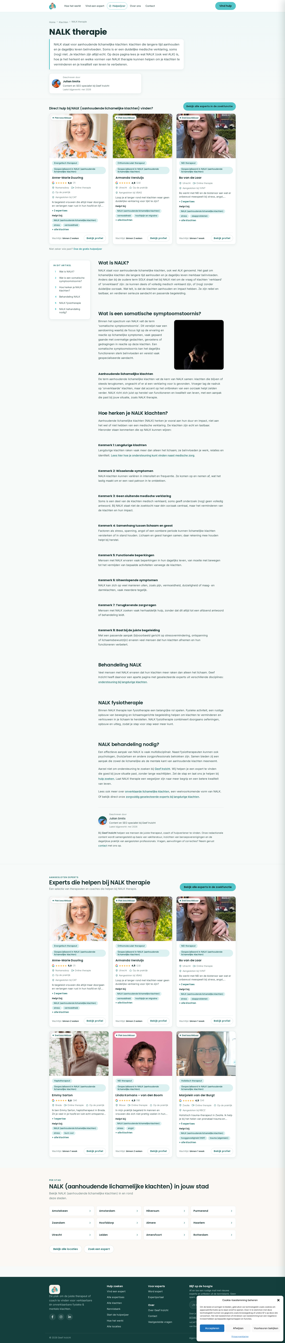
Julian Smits (71, 81)
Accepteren (212, 1328)
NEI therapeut (188, 163)
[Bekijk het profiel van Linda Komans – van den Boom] (142, 1094)
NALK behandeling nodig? (69, 311)
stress (57, 225)
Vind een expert (94, 5)
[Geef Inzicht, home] (52, 5)
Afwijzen (238, 1328)
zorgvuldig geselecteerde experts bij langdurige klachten (162, 796)
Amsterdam (107, 1211)
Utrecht (57, 1235)
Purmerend (200, 1211)
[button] (278, 1300)
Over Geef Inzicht (158, 1310)
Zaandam (58, 1222)
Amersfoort (154, 1235)
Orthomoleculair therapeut (131, 163)
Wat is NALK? (66, 271)
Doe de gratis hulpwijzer (88, 248)
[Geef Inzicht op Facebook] (52, 1317)
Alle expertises (115, 1297)
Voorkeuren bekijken (266, 1328)
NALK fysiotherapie (70, 302)
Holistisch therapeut (191, 1080)
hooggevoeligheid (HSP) (193, 1138)
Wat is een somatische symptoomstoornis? (71, 279)
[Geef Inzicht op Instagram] (61, 1317)
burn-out (69, 1133)
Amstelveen (60, 1211)
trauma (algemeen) (219, 1138)
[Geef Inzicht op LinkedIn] (69, 1317)
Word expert (155, 1291)
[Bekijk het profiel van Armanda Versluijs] (142, 179)
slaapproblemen (200, 216)
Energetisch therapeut (65, 163)
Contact (150, 5)
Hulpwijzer (118, 5)
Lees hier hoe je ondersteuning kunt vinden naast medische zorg (152, 455)
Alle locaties (114, 1326)
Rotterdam (200, 1235)
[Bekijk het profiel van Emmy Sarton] (79, 1094)
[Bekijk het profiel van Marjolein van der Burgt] (206, 1094)
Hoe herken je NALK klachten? (70, 289)
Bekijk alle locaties (65, 1249)
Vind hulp (225, 6)
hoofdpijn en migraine (146, 215)
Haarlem (199, 1222)
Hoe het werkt (72, 5)
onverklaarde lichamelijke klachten (147, 791)
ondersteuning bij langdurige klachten (122, 682)
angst (131, 1128)
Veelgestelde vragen (160, 1322)
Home (52, 22)
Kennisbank (113, 1308)
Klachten (63, 22)
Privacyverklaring (240, 1336)
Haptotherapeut (62, 1080)
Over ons (135, 5)
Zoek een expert (99, 1249)
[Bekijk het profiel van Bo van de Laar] (206, 179)
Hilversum (152, 1211)
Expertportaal (156, 1297)
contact (102, 845)
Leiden (103, 1235)
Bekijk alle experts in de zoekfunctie (209, 106)
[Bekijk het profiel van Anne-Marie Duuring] (79, 179)
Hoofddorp (106, 1222)
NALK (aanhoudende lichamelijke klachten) (75, 220)
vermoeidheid (71, 225)
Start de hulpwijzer (118, 1314)
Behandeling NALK (69, 296)
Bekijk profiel (95, 238)
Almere (151, 1222)
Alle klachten (114, 1303)
